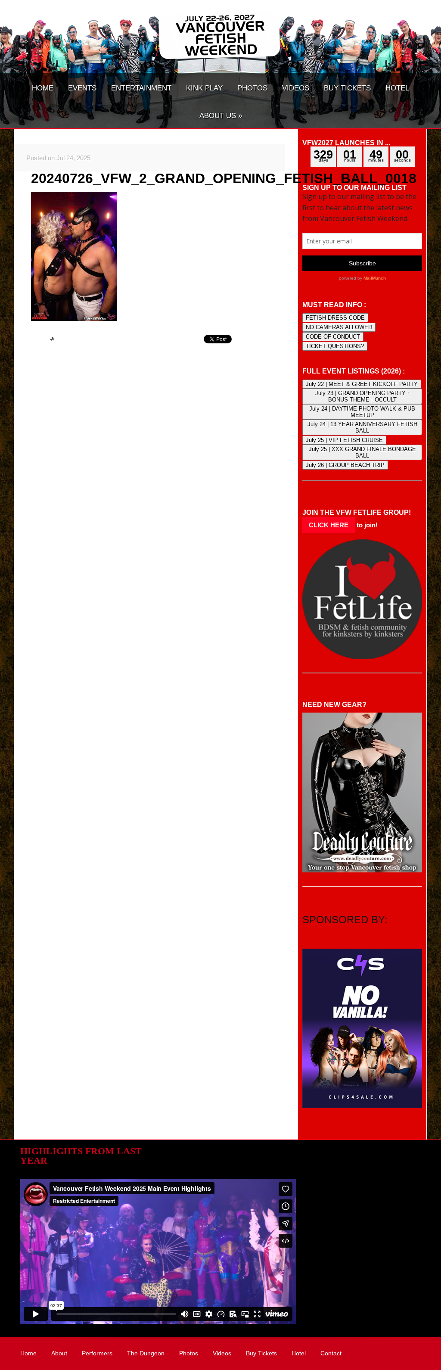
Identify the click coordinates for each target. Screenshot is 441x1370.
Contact (331, 1353)
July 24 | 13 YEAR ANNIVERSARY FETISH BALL (362, 427)
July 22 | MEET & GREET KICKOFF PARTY (362, 384)
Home (28, 1353)
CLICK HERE (328, 525)
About (59, 1353)
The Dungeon (146, 1353)
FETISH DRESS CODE (335, 317)
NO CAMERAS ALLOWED (339, 327)
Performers (97, 1353)
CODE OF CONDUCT (333, 336)
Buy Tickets (261, 1353)
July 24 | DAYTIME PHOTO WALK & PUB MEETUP (362, 411)
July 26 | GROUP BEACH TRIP (345, 465)
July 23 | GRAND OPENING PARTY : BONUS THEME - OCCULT (362, 396)
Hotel (299, 1353)
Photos (188, 1353)
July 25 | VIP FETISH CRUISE (344, 440)
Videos (222, 1353)
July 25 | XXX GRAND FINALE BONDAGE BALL (362, 452)
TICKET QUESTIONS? (335, 346)
